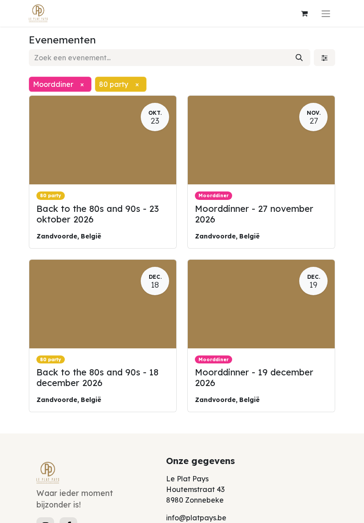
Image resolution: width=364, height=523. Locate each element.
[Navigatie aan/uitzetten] (326, 13)
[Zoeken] (299, 57)
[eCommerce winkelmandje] (304, 13)
